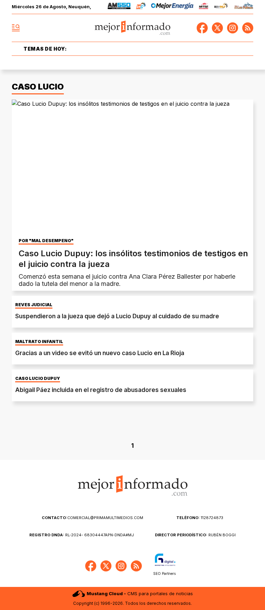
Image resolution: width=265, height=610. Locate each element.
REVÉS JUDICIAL (33, 305)
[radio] (119, 7)
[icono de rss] (247, 27)
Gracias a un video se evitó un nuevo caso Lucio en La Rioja (99, 353)
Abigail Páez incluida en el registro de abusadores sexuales (100, 389)
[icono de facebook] (202, 27)
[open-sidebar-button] (16, 28)
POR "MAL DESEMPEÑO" (46, 241)
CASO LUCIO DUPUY (37, 378)
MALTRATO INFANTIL (39, 342)
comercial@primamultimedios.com (92, 517)
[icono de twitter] (217, 27)
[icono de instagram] (232, 27)
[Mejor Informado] (132, 28)
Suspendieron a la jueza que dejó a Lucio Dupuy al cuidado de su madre (117, 316)
